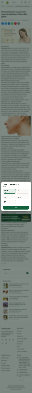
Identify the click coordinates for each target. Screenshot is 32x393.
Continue (16, 207)
